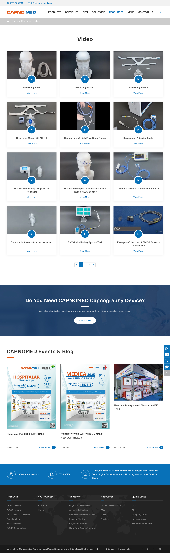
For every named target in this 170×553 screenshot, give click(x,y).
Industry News (139, 519)
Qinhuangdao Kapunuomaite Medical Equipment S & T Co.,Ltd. (49, 549)
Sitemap (110, 549)
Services (105, 519)
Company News (139, 514)
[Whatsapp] (167, 348)
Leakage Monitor (77, 519)
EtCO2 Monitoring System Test (85, 242)
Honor (41, 510)
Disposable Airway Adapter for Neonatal (31, 190)
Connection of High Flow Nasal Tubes (85, 138)
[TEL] (167, 360)
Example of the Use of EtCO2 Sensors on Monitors (138, 244)
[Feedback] (167, 367)
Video (37, 21)
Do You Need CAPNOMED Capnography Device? (85, 300)
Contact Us (145, 12)
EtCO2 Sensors (14, 505)
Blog (134, 510)
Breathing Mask (32, 87)
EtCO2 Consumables (16, 528)
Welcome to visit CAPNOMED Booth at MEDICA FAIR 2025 (82, 435)
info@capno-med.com (41, 3)
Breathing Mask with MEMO (31, 138)
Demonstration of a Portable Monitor (138, 188)
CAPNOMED (72, 12)
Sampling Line (13, 519)
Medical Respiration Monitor (82, 514)
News (130, 12)
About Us (42, 505)
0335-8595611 (16, 3)
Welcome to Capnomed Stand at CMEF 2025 (136, 407)
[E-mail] (167, 354)
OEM (85, 12)
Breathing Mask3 (138, 87)
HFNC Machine (14, 523)
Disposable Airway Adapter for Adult (31, 242)
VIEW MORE (47, 447)
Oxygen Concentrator (79, 505)
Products (54, 12)
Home (15, 21)
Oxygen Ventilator (78, 523)
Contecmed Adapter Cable (138, 138)
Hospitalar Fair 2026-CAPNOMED (25, 434)
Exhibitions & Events (142, 523)
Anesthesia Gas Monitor (18, 514)
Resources (116, 12)
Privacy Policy (125, 549)
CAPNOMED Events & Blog (40, 351)
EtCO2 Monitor (14, 510)
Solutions (98, 12)
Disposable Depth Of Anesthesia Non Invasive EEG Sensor (85, 190)
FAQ (103, 510)
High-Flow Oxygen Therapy (82, 528)
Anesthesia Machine (78, 510)
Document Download (111, 505)
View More (32, 93)
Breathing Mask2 (85, 87)
